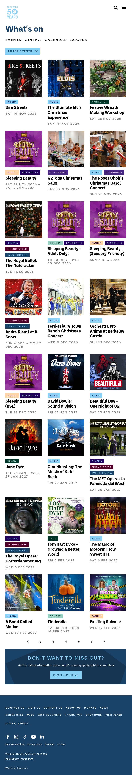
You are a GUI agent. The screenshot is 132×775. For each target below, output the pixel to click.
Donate (90, 707)
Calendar (56, 39)
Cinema (33, 39)
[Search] (116, 8)
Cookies (61, 744)
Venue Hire (14, 714)
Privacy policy (35, 744)
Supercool (22, 768)
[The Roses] (12, 12)
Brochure (94, 714)
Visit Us (34, 707)
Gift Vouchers (50, 714)
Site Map (49, 744)
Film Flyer (114, 714)
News (104, 707)
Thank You (73, 714)
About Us (73, 707)
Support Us (53, 707)
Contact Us (15, 707)
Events (13, 39)
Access (78, 39)
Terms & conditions (15, 744)
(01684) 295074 (17, 723)
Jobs (30, 714)
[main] (66, 354)
